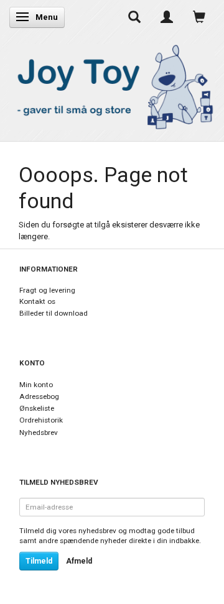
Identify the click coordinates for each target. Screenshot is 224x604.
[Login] (166, 16)
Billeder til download (53, 313)
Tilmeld (39, 561)
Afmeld (79, 561)
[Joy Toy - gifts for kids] (112, 85)
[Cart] (199, 16)
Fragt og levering (47, 290)
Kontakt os (37, 301)
